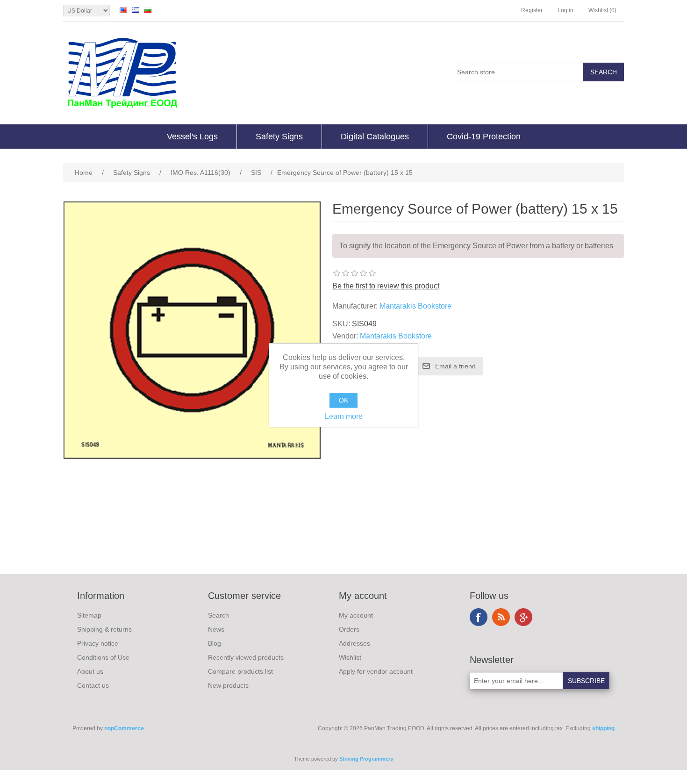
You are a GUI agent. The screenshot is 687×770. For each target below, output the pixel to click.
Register (532, 10)
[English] (123, 9)
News (216, 629)
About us (90, 671)
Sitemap (89, 615)
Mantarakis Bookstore (415, 306)
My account (356, 615)
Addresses (354, 643)
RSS (501, 617)
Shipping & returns (104, 629)
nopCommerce (124, 728)
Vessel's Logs (192, 136)
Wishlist (350, 657)
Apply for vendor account (376, 671)
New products (228, 685)
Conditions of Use (103, 657)
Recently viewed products (246, 657)
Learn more (344, 416)
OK (343, 400)
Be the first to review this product (385, 286)
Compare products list (240, 671)
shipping (603, 728)
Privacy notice (97, 643)
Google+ (523, 617)
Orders (349, 629)
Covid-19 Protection (484, 136)
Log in (565, 10)
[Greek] (135, 9)
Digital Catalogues (375, 136)
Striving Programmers (366, 759)
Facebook (478, 617)
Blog (214, 643)
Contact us (93, 685)
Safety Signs (279, 136)
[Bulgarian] (147, 9)
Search (218, 615)
